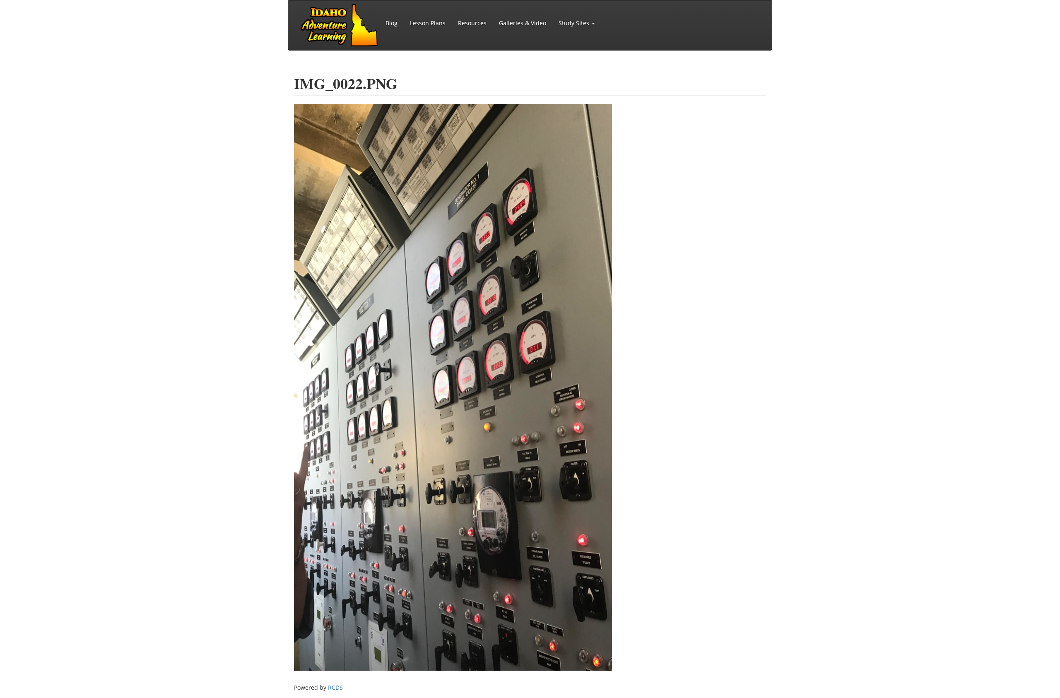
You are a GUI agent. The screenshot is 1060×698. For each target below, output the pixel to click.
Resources (472, 23)
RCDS (335, 687)
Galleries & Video (522, 23)
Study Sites (575, 23)
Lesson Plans (428, 23)
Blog (391, 23)
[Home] (340, 25)
